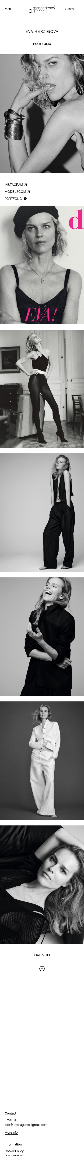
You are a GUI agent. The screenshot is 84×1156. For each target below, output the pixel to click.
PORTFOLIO (42, 44)
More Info (11, 1132)
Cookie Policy (14, 1151)
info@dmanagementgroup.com (26, 1125)
